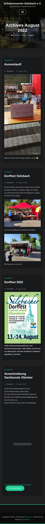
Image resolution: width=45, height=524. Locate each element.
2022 (23, 35)
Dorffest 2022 (13, 282)
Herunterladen (15, 488)
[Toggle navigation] (22, 12)
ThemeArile (26, 519)
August (31, 35)
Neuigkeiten (8, 60)
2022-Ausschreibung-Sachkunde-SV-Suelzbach (17, 484)
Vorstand (8, 71)
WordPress (28, 517)
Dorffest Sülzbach (17, 176)
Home (16, 35)
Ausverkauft (12, 64)
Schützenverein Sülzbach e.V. (22, 3)
